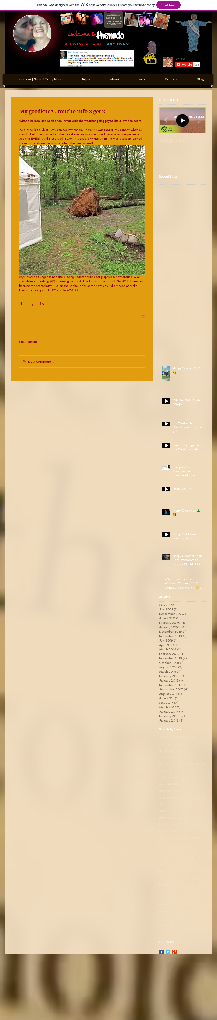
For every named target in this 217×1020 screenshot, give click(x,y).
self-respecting (184, 918)
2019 (173, 804)
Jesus (183, 851)
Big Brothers (168, 824)
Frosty (163, 851)
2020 (183, 804)
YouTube (165, 877)
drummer (184, 891)
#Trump (165, 770)
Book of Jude (168, 831)
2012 (191, 797)
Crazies (197, 837)
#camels (165, 784)
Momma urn (167, 864)
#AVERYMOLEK (184, 737)
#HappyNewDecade (173, 757)
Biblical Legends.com (173, 817)
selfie (200, 918)
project (175, 911)
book (195, 877)
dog (172, 891)
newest (177, 904)
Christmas (166, 837)
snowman (185, 924)
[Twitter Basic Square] (168, 952)
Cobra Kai (182, 837)
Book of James (190, 824)
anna (178, 877)
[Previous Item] (166, 120)
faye (196, 891)
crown (163, 891)
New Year (185, 864)
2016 (201, 797)
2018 (163, 804)
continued (198, 884)
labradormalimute (179, 898)
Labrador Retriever (172, 857)
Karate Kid (197, 851)
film (161, 898)
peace (163, 911)
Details (164, 844)
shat (173, 924)
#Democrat (167, 744)
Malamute (195, 857)
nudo (188, 904)
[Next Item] (199, 120)
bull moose (181, 884)
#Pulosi (179, 764)
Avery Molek (167, 811)
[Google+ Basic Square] (174, 952)
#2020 (164, 737)
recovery (165, 918)
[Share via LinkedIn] (42, 304)
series (163, 924)
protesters (189, 911)
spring (199, 924)
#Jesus (194, 757)
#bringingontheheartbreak (177, 777)
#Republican (196, 764)
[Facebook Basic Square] (161, 952)
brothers (165, 884)
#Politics (165, 764)
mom (198, 898)
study (163, 931)
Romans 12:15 (169, 871)
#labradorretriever (172, 797)
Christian (187, 831)
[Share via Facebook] (21, 304)
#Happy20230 (169, 750)
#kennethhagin (169, 790)
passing (199, 904)
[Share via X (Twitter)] (32, 304)
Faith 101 (188, 844)
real (201, 911)
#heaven (180, 784)
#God (182, 744)
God (174, 851)
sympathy (176, 931)
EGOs (175, 844)
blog (187, 877)
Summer (187, 871)
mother (164, 904)
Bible (182, 811)
